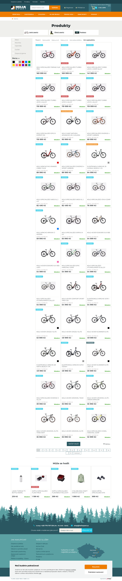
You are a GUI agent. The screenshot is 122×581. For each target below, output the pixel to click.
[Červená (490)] (23, 62)
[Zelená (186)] (29, 62)
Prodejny (27, 2)
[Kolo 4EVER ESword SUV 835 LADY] (48, 253)
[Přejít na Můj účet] (87, 7)
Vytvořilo (103, 578)
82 (71, 453)
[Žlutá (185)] (13, 65)
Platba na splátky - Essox (20, 558)
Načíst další (74, 444)
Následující (77, 453)
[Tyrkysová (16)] (29, 65)
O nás (38, 559)
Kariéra (42, 2)
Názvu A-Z (55, 40)
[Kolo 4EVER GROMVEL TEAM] (73, 385)
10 (57, 450)
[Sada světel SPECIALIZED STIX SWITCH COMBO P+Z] (101, 478)
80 (108, 450)
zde (40, 573)
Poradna (39, 557)
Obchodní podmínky (18, 551)
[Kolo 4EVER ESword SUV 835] (98, 220)
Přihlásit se (81, 7)
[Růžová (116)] (17, 65)
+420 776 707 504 (47, 525)
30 (72, 450)
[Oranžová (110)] (20, 65)
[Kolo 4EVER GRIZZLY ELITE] (73, 319)
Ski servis (39, 549)
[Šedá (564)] (20, 62)
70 (101, 450)
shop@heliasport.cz (81, 525)
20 (65, 450)
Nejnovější (46, 40)
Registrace (69, 7)
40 (79, 450)
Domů (16, 19)
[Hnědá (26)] (26, 65)
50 (87, 450)
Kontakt (35, 2)
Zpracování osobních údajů (18, 555)
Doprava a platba (16, 2)
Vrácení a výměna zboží (19, 549)
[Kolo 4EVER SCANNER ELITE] (98, 319)
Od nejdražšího (89, 40)
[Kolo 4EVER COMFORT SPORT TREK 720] (73, 286)
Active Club (40, 546)
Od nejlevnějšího (76, 40)
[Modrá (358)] (26, 62)
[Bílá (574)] (17, 62)
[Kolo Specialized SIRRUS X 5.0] (73, 220)
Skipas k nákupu (42, 543)
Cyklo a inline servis (43, 551)
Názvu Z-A (64, 40)
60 (94, 450)
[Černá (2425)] (13, 62)
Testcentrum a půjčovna (44, 554)
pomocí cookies (71, 569)
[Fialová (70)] (23, 65)
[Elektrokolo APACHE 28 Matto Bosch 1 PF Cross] (48, 352)
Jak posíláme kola (17, 546)
